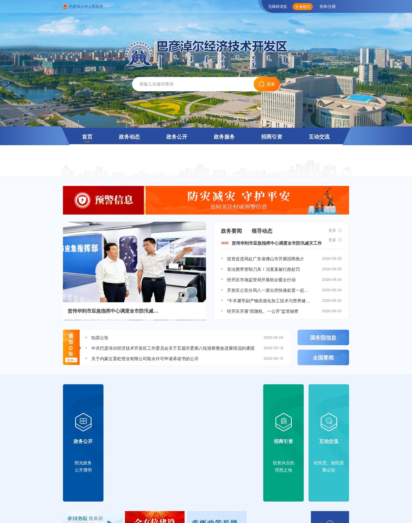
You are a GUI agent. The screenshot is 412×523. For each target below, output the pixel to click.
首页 (87, 136)
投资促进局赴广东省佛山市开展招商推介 (265, 258)
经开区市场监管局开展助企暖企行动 (261, 279)
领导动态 (262, 230)
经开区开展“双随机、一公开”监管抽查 (263, 311)
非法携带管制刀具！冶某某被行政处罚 (263, 269)
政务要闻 (231, 230)
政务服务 (224, 136)
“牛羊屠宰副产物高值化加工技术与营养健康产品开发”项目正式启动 (269, 300)
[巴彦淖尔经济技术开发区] (206, 68)
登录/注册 (327, 6)
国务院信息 (323, 337)
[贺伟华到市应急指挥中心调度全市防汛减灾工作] (134, 262)
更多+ (71, 360)
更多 (332, 230)
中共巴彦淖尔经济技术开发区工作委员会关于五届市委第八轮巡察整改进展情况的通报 (172, 348)
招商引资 (271, 136)
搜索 (271, 84)
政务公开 (176, 136)
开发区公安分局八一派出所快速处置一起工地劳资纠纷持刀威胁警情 (269, 290)
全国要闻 (323, 357)
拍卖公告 (99, 337)
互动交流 (319, 136)
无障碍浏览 (277, 6)
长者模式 (302, 6)
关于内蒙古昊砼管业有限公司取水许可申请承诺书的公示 (145, 358)
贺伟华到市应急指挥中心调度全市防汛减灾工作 (114, 310)
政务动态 (129, 136)
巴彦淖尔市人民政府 (86, 6)
